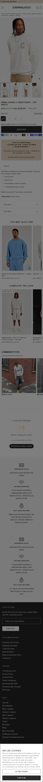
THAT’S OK (21, 778)
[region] (21, 763)
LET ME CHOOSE (21, 771)
